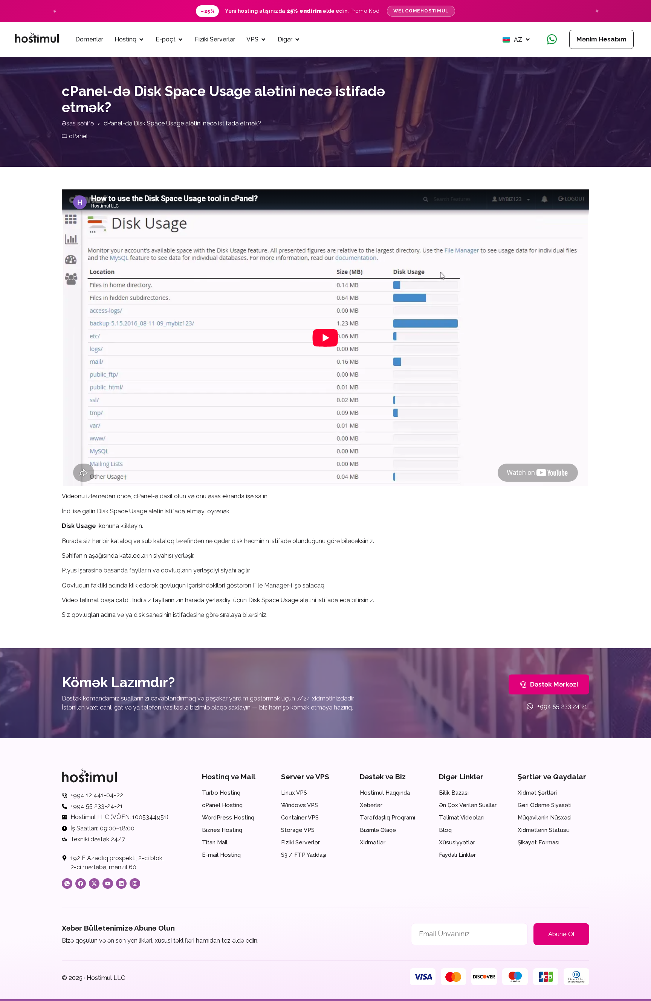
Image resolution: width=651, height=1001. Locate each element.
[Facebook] (80, 883)
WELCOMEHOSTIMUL (421, 11)
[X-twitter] (94, 883)
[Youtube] (107, 883)
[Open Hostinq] (141, 39)
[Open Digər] (297, 39)
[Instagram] (135, 883)
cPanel (78, 136)
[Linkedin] (121, 883)
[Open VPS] (263, 39)
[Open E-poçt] (180, 39)
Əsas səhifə (78, 123)
